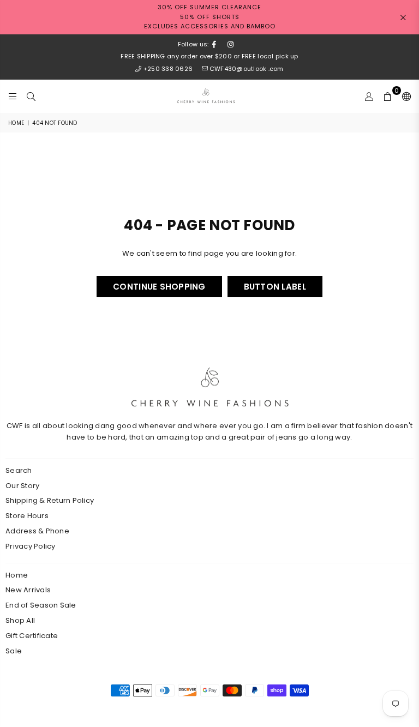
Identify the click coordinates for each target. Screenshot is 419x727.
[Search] (31, 96)
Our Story (22, 485)
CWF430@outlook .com (246, 68)
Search (18, 470)
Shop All (20, 620)
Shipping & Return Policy (49, 500)
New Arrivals (28, 590)
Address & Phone (37, 531)
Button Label (275, 286)
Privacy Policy (30, 546)
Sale (13, 651)
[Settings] (404, 96)
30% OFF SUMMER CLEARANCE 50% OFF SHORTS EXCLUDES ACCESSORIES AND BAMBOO (210, 17)
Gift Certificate (31, 635)
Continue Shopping (159, 286)
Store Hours (27, 515)
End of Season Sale (40, 605)
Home (16, 123)
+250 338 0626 (168, 68)
